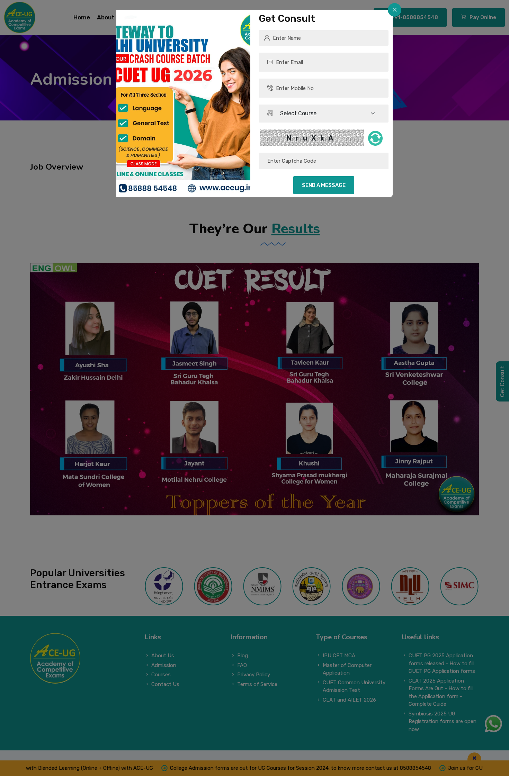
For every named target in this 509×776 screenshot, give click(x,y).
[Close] (394, 10)
